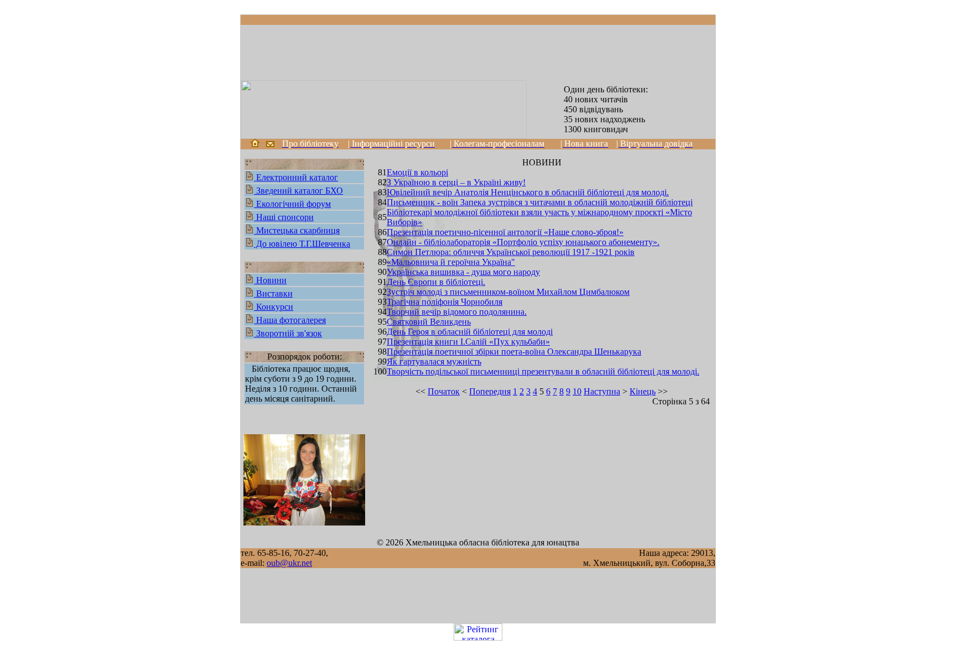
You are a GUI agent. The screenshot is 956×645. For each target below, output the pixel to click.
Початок (444, 391)
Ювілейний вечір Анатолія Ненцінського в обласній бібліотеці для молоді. (528, 192)
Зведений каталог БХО (298, 190)
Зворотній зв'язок (288, 333)
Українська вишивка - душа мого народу (463, 272)
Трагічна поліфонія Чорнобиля (444, 301)
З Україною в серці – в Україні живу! (456, 182)
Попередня (490, 391)
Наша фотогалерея (290, 320)
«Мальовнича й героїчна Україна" (451, 262)
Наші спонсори (284, 217)
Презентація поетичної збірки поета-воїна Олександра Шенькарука (514, 351)
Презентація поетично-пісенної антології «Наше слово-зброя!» (505, 232)
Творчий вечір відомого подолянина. (457, 311)
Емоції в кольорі (417, 172)
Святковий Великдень (429, 321)
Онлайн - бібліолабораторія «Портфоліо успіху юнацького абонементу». (523, 242)
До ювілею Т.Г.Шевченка (302, 243)
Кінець (643, 391)
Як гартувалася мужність (434, 361)
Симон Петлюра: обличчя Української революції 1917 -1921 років (511, 252)
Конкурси (273, 306)
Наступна (602, 391)
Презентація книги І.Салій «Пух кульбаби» (468, 341)
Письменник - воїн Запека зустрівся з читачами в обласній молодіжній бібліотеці (540, 202)
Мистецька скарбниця (297, 230)
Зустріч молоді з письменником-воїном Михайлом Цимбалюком (508, 292)
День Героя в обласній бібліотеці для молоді (470, 331)
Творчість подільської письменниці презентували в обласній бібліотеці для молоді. (543, 371)
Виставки (273, 293)
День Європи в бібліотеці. (436, 282)
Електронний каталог (296, 177)
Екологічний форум (292, 204)
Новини (270, 280)
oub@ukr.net (289, 563)
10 (577, 391)
